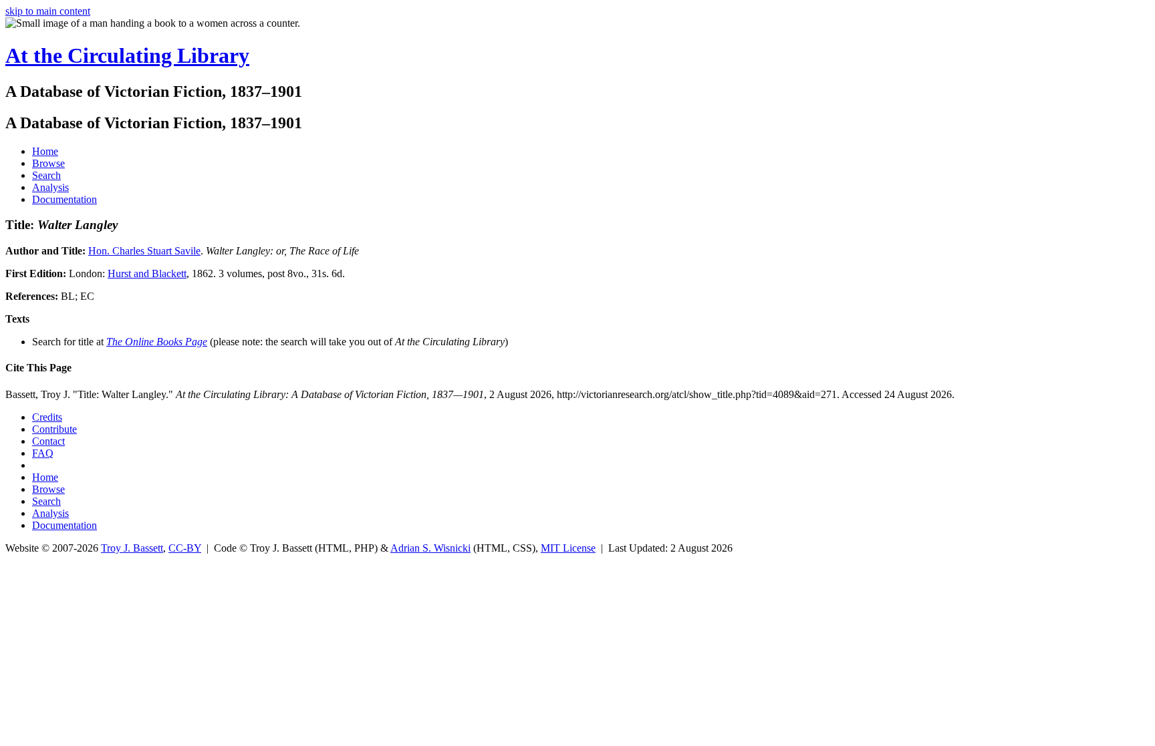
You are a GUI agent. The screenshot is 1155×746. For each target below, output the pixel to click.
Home (45, 151)
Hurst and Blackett (147, 273)
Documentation (64, 199)
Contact (48, 441)
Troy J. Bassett (132, 548)
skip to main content (47, 11)
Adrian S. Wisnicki (430, 548)
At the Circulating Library (127, 55)
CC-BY (184, 548)
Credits (47, 417)
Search (46, 175)
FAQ (42, 453)
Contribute (54, 429)
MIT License (568, 548)
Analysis (50, 187)
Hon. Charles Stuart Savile (144, 250)
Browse (48, 163)
